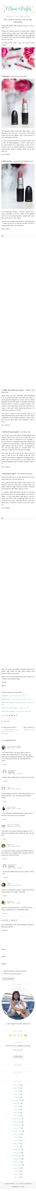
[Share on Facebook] (7, 716)
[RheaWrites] (18, 7)
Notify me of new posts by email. (12, 974)
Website (4, 964)
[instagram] (15, 1035)
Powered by (18, 1186)
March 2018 (17, 1116)
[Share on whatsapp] (16, 716)
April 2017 (17, 1146)
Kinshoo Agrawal (13, 824)
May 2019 (17, 1097)
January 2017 (17, 1152)
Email (4, 956)
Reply (5, 764)
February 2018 (17, 1119)
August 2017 (17, 1134)
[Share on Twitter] (9, 716)
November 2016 (17, 1159)
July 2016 (17, 1171)
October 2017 (17, 1128)
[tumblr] (21, 1035)
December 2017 (17, 1125)
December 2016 (17, 1156)
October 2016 (17, 1162)
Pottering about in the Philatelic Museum (9, 730)
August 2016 (17, 1168)
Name (4, 949)
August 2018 (17, 1103)
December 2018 (17, 1100)
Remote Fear (29, 729)
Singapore (6, 721)
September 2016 (17, 1165)
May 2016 (17, 1177)
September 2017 (17, 1131)
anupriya (10, 844)
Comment (5, 930)
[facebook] (18, 1035)
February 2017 (17, 1149)
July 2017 (17, 1137)
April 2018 (17, 1112)
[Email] (25, 1035)
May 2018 (17, 1109)
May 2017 (17, 1143)
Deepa (9, 883)
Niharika (10, 901)
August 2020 (17, 1085)
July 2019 (17, 1091)
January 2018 (17, 1122)
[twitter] (10, 1035)
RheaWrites (12, 770)
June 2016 (17, 1174)
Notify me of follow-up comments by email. (15, 971)
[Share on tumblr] (14, 716)
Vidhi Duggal (12, 807)
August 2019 (17, 1088)
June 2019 (17, 1094)
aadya (9, 787)
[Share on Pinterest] (12, 716)
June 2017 (17, 1140)
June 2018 (17, 1106)
